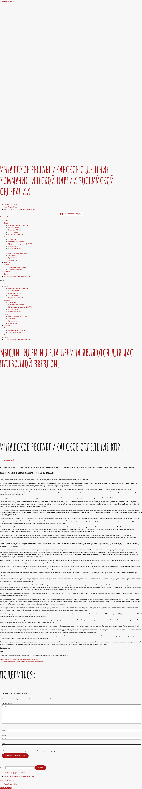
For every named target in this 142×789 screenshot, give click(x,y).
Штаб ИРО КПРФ (13, 228)
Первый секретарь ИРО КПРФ (18, 225)
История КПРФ (13, 246)
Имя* (3, 728)
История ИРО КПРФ (14, 248)
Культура (7, 272)
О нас (6, 223)
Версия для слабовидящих (72, 214)
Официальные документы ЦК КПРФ (20, 244)
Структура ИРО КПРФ (15, 230)
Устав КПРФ (12, 239)
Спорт (6, 274)
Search (2, 768)
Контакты (7, 265)
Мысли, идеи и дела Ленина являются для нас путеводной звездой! (66, 358)
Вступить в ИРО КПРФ (15, 235)
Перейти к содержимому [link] (8, 1)
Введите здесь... (7, 703)
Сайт (3, 743)
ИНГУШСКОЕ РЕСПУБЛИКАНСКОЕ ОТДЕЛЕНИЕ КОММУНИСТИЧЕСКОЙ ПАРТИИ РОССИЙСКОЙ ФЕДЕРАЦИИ (57, 180)
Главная (6, 221)
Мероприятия (12, 260)
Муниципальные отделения (17, 267)
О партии (7, 237)
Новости (6, 251)
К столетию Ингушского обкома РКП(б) (17, 276)
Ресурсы (7, 262)
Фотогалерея (12, 255)
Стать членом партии (15, 269)
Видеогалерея (12, 258)
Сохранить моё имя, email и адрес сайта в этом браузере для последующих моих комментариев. (37, 751)
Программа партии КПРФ (16, 242)
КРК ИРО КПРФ (13, 232)
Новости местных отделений (17, 253)
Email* (4, 736)
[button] (71, 280)
